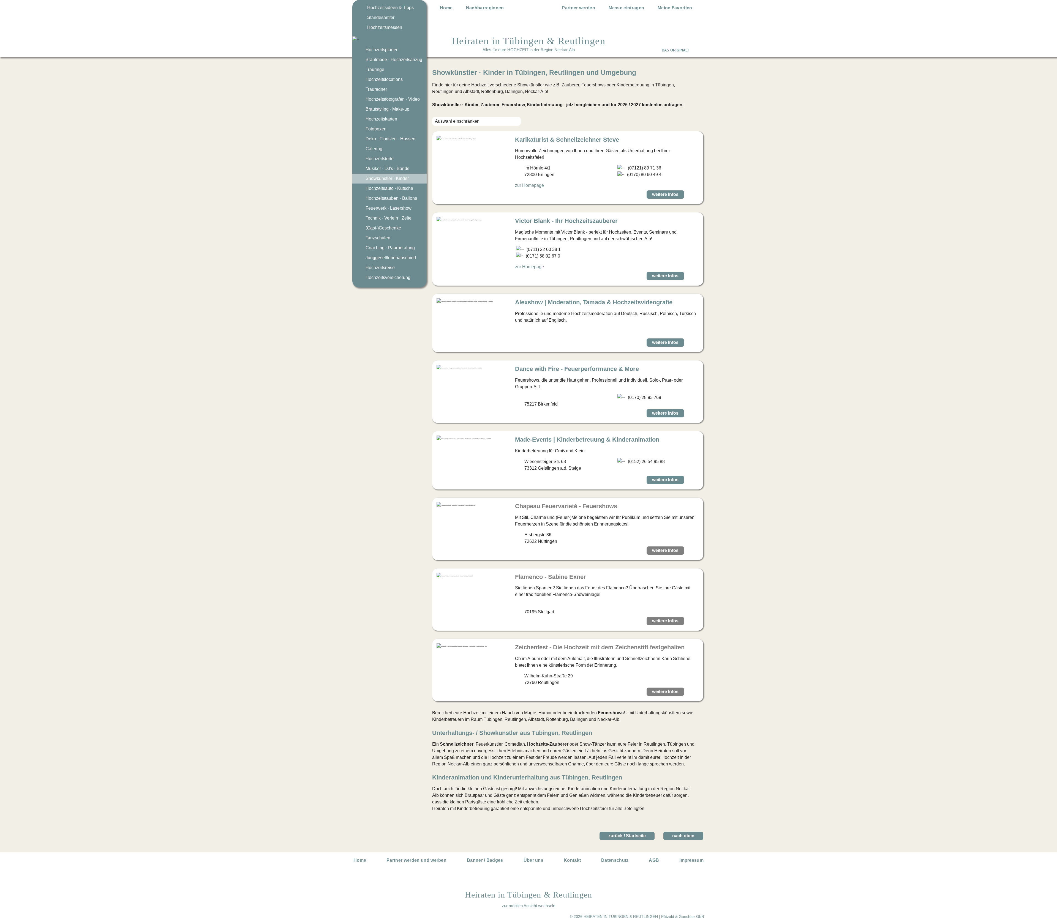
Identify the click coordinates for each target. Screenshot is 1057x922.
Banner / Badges (485, 860)
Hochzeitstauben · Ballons (391, 198)
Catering (374, 148)
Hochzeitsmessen (384, 27)
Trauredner (376, 89)
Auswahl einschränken (457, 121)
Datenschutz (615, 860)
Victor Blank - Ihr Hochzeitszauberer (566, 220)
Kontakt (572, 860)
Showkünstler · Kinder (387, 178)
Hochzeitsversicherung (388, 277)
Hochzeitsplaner (381, 49)
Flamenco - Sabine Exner (550, 576)
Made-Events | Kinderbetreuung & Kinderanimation (587, 439)
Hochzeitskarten (381, 119)
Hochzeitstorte (380, 158)
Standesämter (380, 17)
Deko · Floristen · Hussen (390, 138)
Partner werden (578, 8)
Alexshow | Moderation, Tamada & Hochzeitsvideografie (593, 302)
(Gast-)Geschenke (383, 228)
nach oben (683, 835)
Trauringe (375, 69)
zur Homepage (529, 185)
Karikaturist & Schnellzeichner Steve (567, 139)
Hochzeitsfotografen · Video (393, 99)
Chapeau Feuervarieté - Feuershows (566, 506)
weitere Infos (665, 194)
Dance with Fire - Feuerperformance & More (577, 368)
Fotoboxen (376, 129)
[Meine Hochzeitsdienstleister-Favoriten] (699, 8)
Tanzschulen (378, 238)
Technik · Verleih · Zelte (389, 218)
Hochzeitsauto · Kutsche (389, 188)
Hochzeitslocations (384, 79)
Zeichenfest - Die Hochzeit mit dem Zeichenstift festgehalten (600, 647)
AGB (654, 860)
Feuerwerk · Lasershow (389, 208)
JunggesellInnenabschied (391, 257)
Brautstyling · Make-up (387, 109)
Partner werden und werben (416, 860)
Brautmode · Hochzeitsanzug (394, 59)
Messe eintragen (626, 8)
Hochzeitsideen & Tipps (390, 7)
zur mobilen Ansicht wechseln (528, 905)
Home (446, 8)
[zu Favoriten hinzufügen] (693, 194)
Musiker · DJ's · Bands (387, 168)
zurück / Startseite (627, 835)
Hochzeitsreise (380, 267)
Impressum (691, 860)
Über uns (534, 860)
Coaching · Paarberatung (390, 247)
